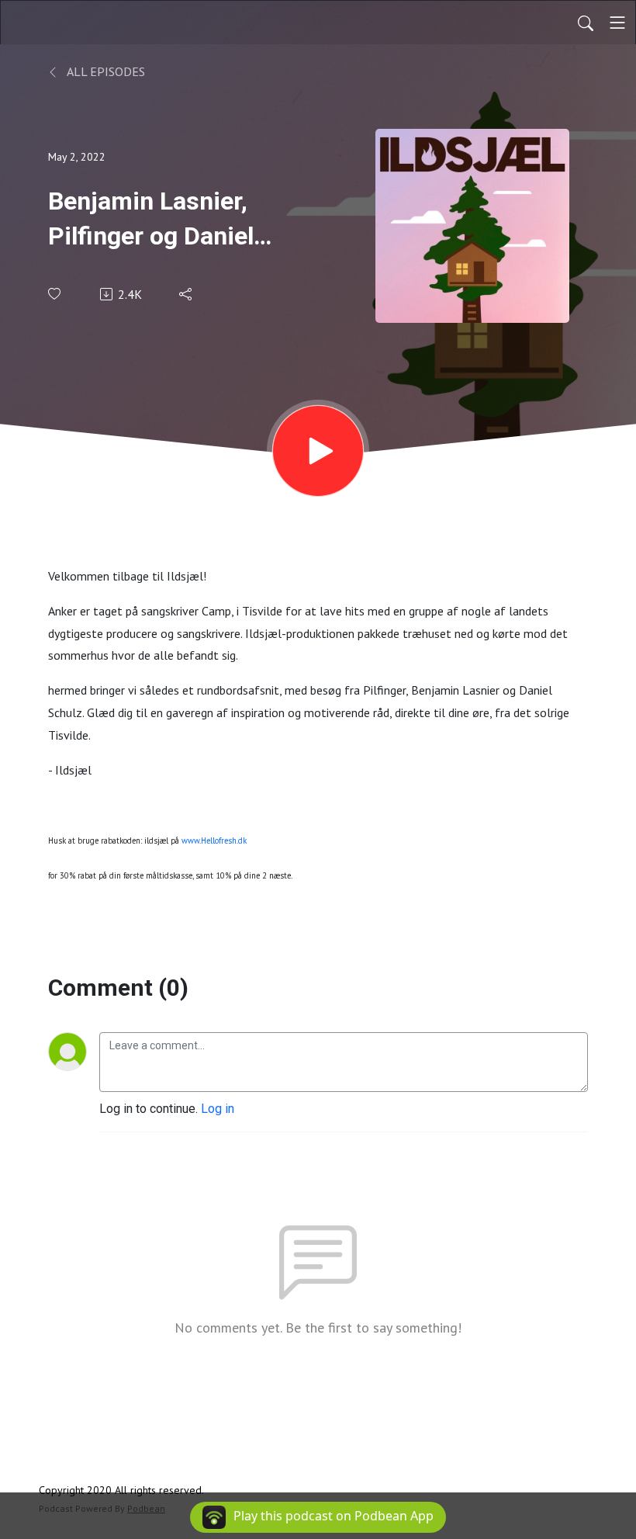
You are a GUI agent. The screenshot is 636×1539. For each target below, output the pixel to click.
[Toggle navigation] (617, 22)
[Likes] (55, 294)
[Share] (186, 294)
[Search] (586, 22)
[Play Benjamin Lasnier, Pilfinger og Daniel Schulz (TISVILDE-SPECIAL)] (318, 451)
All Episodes (104, 71)
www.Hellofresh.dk (214, 840)
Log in (217, 1108)
